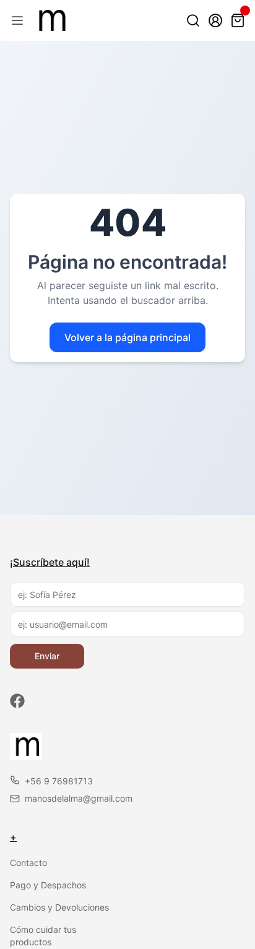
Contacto (28, 862)
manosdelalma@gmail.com (78, 798)
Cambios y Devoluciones (59, 907)
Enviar (47, 656)
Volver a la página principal (127, 337)
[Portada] (50, 20)
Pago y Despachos (48, 885)
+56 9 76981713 (59, 781)
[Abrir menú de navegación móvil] (17, 20)
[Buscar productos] (193, 20)
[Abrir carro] (237, 20)
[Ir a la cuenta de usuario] (215, 20)
